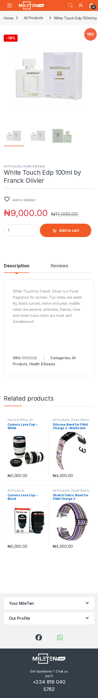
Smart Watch (80, 420)
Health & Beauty (33, 166)
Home (8, 18)
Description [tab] (16, 266)
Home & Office (18, 420)
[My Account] (81, 5)
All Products (33, 18)
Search (70, 5)
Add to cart (69, 230)
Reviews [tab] (59, 266)
